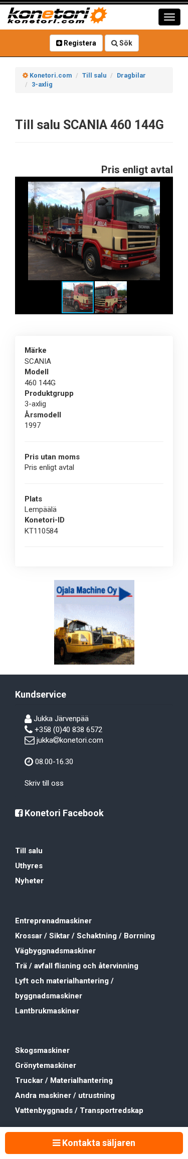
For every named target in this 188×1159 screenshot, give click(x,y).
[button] (159, 191)
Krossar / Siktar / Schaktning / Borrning (85, 935)
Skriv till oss (44, 783)
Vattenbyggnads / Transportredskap (79, 1110)
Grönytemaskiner (45, 1065)
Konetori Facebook (63, 813)
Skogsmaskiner (42, 1050)
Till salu (29, 850)
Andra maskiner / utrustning (65, 1095)
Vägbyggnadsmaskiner (55, 950)
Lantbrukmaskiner (47, 1010)
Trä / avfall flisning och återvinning (76, 965)
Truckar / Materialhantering (64, 1080)
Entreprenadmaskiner (53, 920)
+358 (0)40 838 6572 (68, 729)
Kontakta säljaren (97, 1142)
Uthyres (29, 865)
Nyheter (29, 880)
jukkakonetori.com (70, 740)
